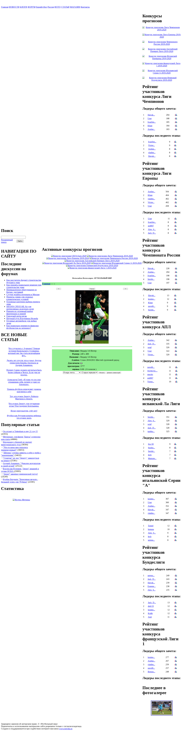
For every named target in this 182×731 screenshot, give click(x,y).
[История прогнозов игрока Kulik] (175, 613)
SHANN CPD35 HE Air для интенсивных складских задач (20, 307)
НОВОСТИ (14, 7)
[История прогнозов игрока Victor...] (175, 145)
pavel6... (151, 306)
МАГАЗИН (75, 7)
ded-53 (151, 606)
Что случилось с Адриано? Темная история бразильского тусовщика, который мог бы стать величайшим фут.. (24, 352)
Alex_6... (152, 229)
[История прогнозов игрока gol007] (175, 226)
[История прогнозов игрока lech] (175, 455)
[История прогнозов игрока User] (176, 119)
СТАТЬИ (65, 7)
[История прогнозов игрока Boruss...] (176, 672)
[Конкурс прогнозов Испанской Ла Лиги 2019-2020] (66, 263)
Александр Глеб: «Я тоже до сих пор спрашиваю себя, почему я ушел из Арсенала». (24, 382)
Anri (150, 617)
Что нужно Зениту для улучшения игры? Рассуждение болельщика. (24, 404)
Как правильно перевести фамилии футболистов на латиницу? (22, 327)
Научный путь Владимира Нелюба (22, 318)
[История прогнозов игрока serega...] (175, 540)
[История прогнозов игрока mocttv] (176, 375)
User (150, 118)
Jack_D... (152, 233)
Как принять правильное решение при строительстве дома (23, 286)
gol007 (151, 226)
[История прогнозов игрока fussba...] (175, 448)
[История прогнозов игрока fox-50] (175, 444)
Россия (51, 7)
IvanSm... (152, 122)
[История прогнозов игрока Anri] (175, 617)
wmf (149, 347)
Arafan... (151, 129)
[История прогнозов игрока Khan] (176, 126)
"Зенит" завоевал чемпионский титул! (20, 474)
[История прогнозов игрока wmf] (176, 348)
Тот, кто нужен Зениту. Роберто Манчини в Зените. (24, 397)
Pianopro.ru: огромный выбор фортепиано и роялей (19, 312)
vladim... (151, 152)
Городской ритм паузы (16, 316)
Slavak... (151, 115)
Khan (150, 126)
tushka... (151, 431)
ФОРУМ (31, 7)
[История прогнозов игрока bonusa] (175, 529)
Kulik (150, 613)
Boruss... (151, 672)
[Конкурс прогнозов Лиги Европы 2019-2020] (67, 258)
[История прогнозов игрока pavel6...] (175, 306)
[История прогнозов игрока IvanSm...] (176, 122)
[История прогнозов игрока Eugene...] (176, 586)
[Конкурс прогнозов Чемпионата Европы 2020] (68, 256)
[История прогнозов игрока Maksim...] (175, 459)
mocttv (150, 374)
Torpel (150, 526)
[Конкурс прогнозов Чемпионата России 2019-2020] (114, 258)
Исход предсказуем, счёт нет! (24, 411)
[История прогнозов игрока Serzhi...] (176, 279)
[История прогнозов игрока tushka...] (176, 432)
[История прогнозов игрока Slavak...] (176, 115)
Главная (4, 7)
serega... (151, 540)
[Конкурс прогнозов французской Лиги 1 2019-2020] (92, 268)
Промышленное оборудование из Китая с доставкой (21, 291)
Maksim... (152, 458)
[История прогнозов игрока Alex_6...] (175, 230)
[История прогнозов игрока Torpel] (175, 526)
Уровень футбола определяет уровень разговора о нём (24, 390)
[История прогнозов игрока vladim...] (175, 153)
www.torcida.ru (65, 729)
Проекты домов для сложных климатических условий (19, 298)
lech (149, 455)
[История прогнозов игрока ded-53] (175, 606)
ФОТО (57, 7)
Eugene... (152, 586)
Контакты (85, 7)
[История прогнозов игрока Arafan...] (176, 129)
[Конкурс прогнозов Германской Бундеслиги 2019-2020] (92, 265)
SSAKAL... (152, 371)
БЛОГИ (23, 7)
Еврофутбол (41, 7)
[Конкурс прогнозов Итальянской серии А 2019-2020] (116, 263)
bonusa (151, 529)
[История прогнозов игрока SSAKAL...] (176, 371)
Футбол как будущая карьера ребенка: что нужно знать (24, 416)
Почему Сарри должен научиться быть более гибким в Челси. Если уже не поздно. (24, 372)
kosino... (151, 299)
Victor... (151, 145)
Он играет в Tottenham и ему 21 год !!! (20, 431)
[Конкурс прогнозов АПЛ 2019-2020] (92, 261)
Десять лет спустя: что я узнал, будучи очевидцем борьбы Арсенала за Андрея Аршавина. (24, 362)
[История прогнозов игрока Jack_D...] (175, 233)
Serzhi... (151, 279)
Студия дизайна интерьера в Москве (23, 294)
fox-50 (151, 444)
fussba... (151, 448)
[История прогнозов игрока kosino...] (175, 299)
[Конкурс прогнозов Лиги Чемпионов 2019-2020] (110, 256)
